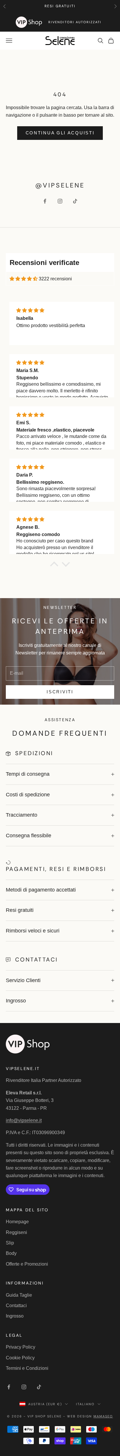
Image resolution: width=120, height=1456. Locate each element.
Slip (10, 1242)
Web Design (90, 1416)
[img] (24, 278)
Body (11, 1253)
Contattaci (16, 1305)
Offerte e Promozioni (27, 1264)
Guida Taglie (19, 1295)
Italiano (85, 1404)
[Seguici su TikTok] (75, 201)
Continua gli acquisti (60, 132)
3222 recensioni (55, 278)
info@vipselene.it (24, 1120)
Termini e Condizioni (27, 1368)
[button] (54, 566)
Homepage (17, 1221)
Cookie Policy (20, 1357)
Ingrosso (15, 1316)
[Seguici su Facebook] (45, 201)
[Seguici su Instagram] (60, 201)
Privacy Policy (20, 1347)
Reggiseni (16, 1232)
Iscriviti (60, 691)
